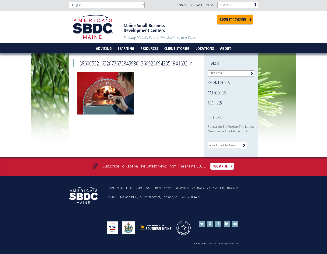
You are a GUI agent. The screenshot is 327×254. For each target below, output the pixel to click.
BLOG (129, 188)
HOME (111, 188)
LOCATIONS (232, 188)
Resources (149, 48)
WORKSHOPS (182, 188)
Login (181, 5)
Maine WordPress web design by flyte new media (215, 243)
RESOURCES (198, 188)
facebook (218, 224)
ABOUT (120, 188)
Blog (210, 5)
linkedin (227, 224)
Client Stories (176, 48)
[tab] (231, 81)
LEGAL (158, 188)
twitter (202, 224)
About (225, 48)
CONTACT (139, 188)
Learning (126, 48)
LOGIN (149, 188)
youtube (235, 224)
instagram (210, 224)
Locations (205, 48)
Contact (196, 5)
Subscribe (220, 166)
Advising (104, 48)
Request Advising (233, 19)
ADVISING (168, 188)
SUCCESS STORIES (215, 188)
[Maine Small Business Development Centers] (95, 27)
